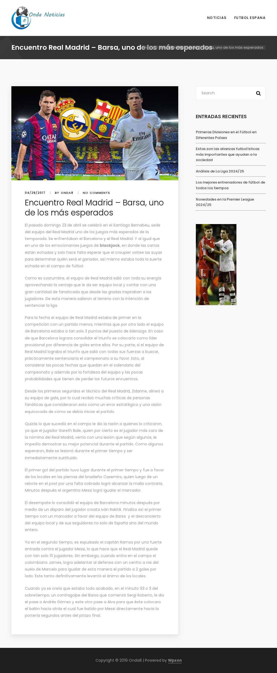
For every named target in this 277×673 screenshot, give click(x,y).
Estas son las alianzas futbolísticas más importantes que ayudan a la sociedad (227, 154)
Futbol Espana (250, 17)
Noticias (217, 17)
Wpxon (175, 660)
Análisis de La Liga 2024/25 (220, 171)
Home (149, 47)
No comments (96, 193)
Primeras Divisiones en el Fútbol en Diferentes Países (226, 134)
